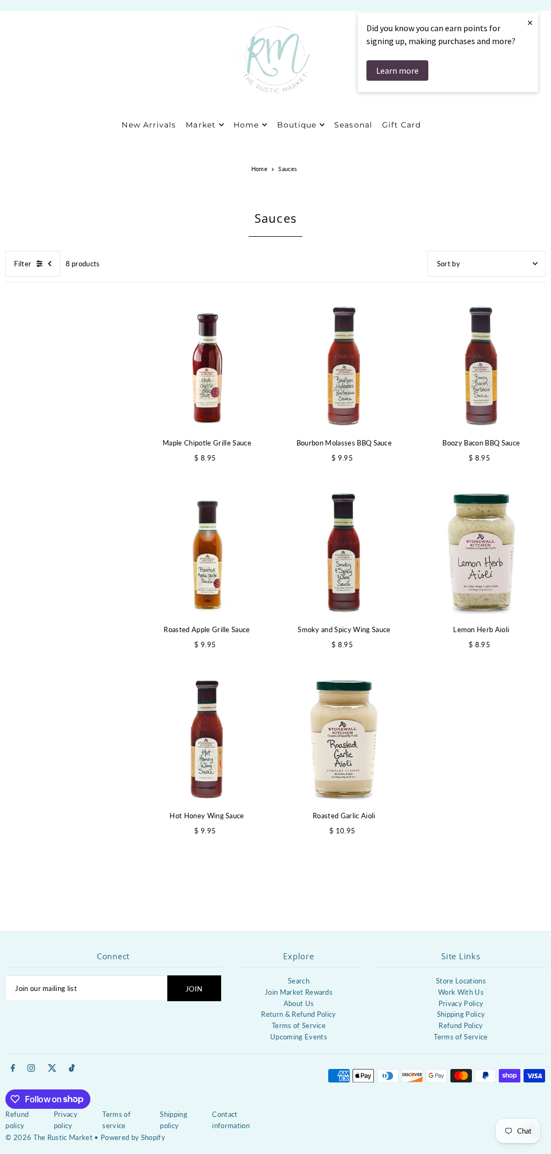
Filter (22, 263)
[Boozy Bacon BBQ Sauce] (481, 366)
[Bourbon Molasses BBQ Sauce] (344, 366)
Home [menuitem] (246, 125)
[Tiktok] (72, 1068)
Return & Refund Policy (298, 1014)
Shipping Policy (461, 1014)
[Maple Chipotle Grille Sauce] (207, 366)
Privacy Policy (461, 1003)
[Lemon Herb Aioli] (481, 552)
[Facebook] (13, 1068)
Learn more (397, 70)
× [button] (530, 22)
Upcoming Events (298, 1036)
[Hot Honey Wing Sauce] (207, 739)
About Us (299, 1003)
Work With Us (461, 992)
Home (259, 168)
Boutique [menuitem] (296, 125)
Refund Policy (461, 1025)
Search (298, 980)
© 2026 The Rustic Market (49, 1137)
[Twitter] (52, 1068)
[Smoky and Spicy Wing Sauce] (344, 552)
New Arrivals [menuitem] (149, 125)
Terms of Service (299, 1025)
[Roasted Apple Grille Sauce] (207, 552)
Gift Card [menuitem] (401, 125)
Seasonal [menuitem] (353, 125)
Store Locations (461, 980)
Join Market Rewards (299, 992)
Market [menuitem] (200, 125)
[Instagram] (31, 1068)
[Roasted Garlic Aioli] (344, 739)
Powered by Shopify (133, 1137)
